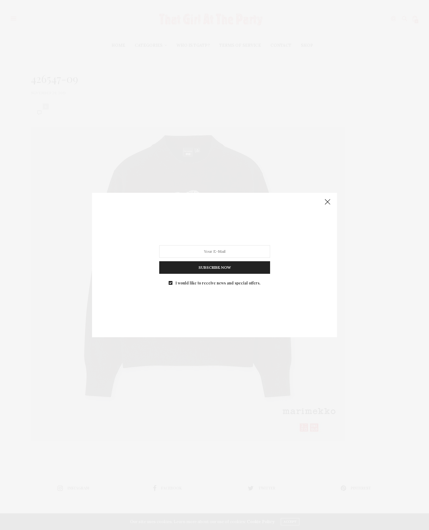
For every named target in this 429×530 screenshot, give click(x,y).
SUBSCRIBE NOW (214, 267)
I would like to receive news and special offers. (218, 283)
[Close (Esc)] (327, 202)
